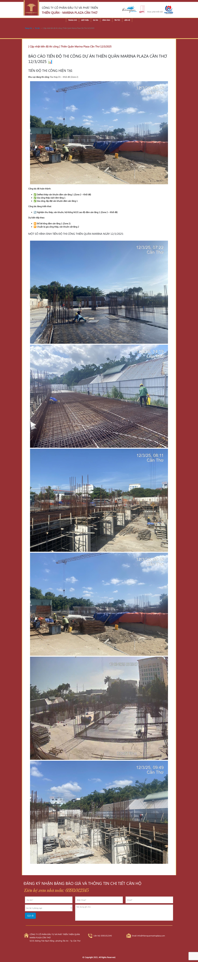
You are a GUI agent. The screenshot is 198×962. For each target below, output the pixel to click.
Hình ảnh (106, 20)
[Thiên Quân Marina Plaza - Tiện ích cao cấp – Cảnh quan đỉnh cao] (31, 8)
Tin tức (117, 20)
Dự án (95, 20)
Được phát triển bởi (155, 11)
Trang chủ (72, 20)
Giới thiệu (85, 20)
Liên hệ (127, 20)
